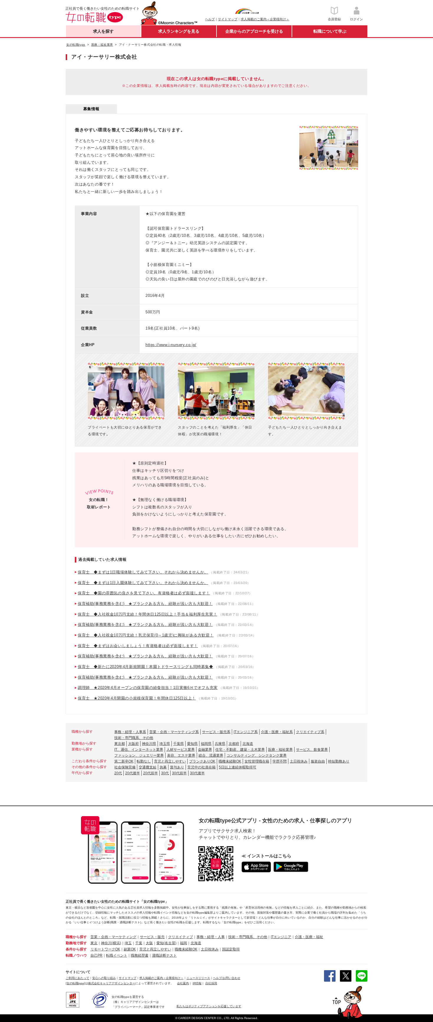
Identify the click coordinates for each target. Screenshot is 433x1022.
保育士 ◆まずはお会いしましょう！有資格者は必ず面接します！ (138, 646)
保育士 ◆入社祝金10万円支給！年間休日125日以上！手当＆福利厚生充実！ (147, 614)
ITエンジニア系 (246, 732)
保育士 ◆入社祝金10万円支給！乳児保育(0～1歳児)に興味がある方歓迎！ (146, 635)
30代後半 (197, 773)
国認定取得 (231, 949)
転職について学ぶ (329, 31)
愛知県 (192, 744)
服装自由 (318, 761)
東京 (93, 943)
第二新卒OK (123, 761)
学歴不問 (279, 761)
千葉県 (178, 744)
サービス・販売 (152, 937)
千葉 (138, 943)
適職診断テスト (164, 955)
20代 (118, 773)
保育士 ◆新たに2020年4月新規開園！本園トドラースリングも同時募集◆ (145, 666)
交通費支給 (147, 767)
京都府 (234, 744)
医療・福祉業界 (280, 750)
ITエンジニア (281, 937)
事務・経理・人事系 (130, 732)
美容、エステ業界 (181, 755)
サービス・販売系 (216, 732)
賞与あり (177, 767)
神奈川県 (149, 744)
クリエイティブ (180, 937)
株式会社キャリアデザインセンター (111, 983)
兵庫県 (220, 744)
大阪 (149, 943)
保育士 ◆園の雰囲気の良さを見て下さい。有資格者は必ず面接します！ (144, 593)
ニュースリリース (198, 978)
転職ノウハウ (76, 955)
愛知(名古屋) (166, 943)
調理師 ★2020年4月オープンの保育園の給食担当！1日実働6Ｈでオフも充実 (148, 687)
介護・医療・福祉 (309, 937)
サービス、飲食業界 (312, 750)
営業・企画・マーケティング (113, 937)
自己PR (96, 955)
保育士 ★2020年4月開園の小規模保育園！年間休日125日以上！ (137, 698)
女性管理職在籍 (256, 761)
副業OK (130, 949)
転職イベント (116, 955)
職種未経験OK (230, 761)
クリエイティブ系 (310, 732)
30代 (165, 773)
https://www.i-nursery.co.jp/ (171, 345)
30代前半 (179, 773)
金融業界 (205, 750)
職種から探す (76, 937)
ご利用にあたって (77, 978)
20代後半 (132, 773)
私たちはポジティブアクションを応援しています (208, 1006)
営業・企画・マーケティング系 (174, 732)
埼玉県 (164, 744)
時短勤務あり (338, 761)
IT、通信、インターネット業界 (138, 750)
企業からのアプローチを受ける (254, 31)
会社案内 (183, 983)
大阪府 (133, 744)
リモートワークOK (105, 949)
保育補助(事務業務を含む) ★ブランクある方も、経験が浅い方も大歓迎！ (145, 603)
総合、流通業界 (211, 755)
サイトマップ (227, 19)
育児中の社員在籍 (201, 767)
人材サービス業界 (180, 750)
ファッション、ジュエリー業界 (139, 755)
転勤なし (144, 761)
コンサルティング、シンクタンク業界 (257, 755)
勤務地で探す (76, 943)
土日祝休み (299, 761)
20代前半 (150, 773)
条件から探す (76, 949)
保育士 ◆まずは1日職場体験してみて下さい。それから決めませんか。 (143, 572)
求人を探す (103, 31)
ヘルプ (210, 19)
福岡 (183, 943)
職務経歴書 (139, 955)
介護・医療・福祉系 (277, 732)
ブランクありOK (202, 761)
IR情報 (197, 983)
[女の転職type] (75, 983)
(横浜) (116, 943)
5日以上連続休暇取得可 (237, 767)
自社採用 (211, 983)
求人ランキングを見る (178, 31)
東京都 (119, 744)
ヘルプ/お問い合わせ (226, 978)
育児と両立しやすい (170, 761)
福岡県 (206, 744)
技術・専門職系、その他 (133, 738)
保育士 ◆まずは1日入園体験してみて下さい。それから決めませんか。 (143, 583)
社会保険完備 (124, 767)
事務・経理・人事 (210, 937)
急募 (163, 767)
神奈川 (106, 943)
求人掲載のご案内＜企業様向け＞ (265, 19)
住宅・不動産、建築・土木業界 (240, 750)
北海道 (247, 744)
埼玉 (128, 943)
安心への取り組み (104, 978)
